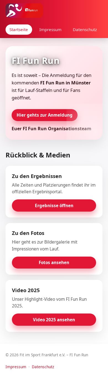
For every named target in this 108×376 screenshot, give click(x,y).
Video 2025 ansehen (54, 319)
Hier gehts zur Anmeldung (45, 115)
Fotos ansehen (54, 262)
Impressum (50, 29)
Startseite (18, 29)
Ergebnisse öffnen (54, 205)
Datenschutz (85, 29)
